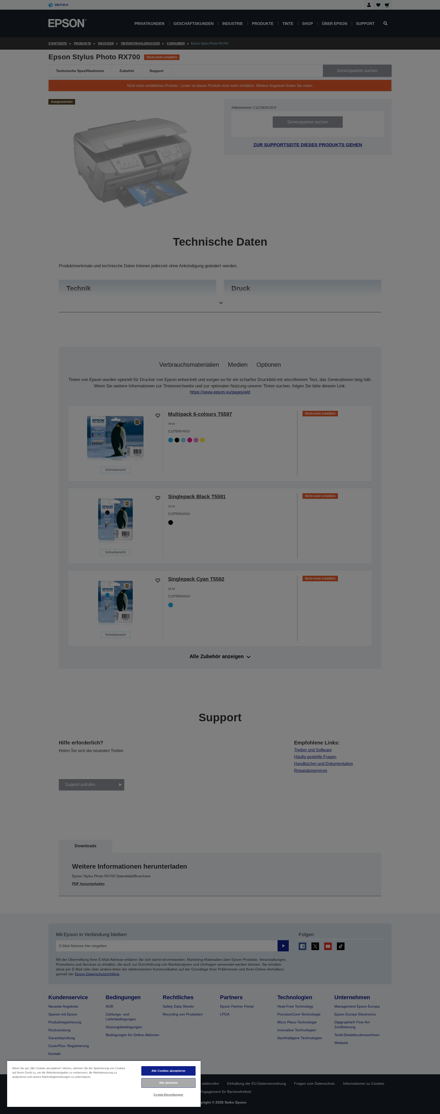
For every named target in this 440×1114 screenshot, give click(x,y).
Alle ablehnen (168, 1082)
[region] (104, 1083)
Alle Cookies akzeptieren (168, 1070)
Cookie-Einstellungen (168, 1094)
